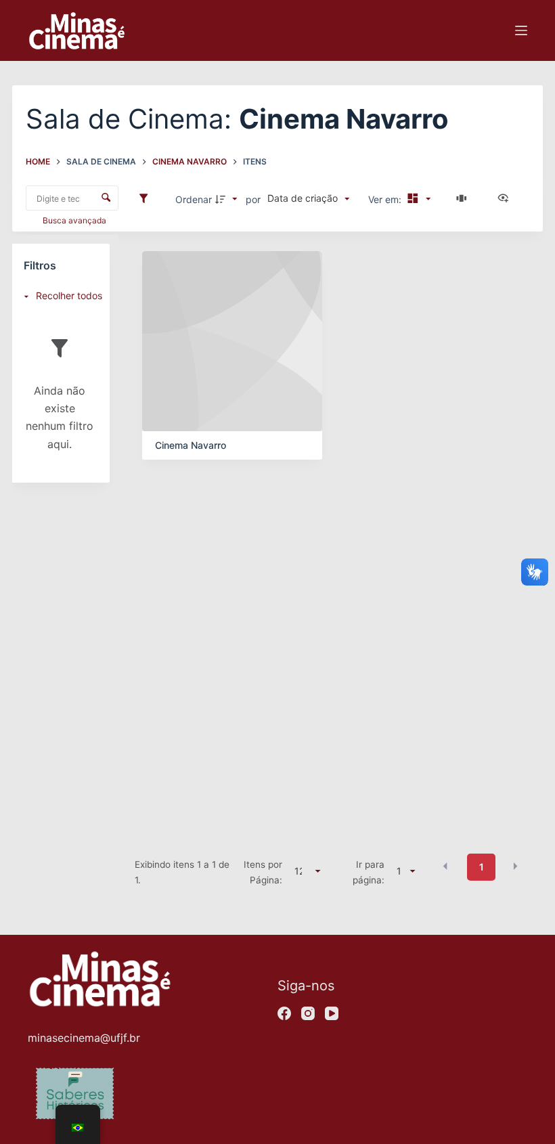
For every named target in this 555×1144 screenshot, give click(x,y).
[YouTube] (331, 1013)
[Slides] (463, 199)
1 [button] (481, 867)
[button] (445, 865)
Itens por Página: (263, 872)
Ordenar (193, 199)
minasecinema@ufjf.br (84, 1037)
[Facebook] (284, 1013)
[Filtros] (147, 199)
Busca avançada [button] (75, 220)
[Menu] (521, 30)
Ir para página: (368, 872)
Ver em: (386, 199)
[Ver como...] (506, 199)
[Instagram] (308, 1013)
